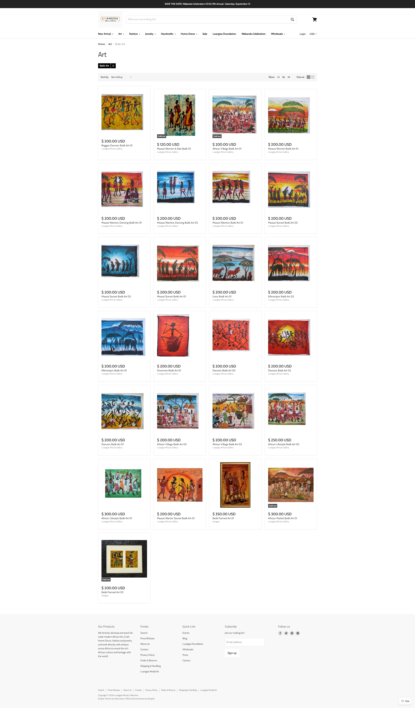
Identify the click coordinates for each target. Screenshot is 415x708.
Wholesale (277, 33)
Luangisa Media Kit (149, 671)
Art (120, 33)
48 (288, 77)
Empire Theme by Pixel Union (111, 698)
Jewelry (149, 33)
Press (185, 654)
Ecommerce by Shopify (144, 698)
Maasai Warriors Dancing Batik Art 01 (121, 222)
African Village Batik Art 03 (172, 444)
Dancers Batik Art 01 (112, 444)
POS (127, 698)
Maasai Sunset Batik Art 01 (171, 296)
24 (278, 77)
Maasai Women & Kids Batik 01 (174, 148)
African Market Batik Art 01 (282, 518)
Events (186, 632)
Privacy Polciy (147, 654)
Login (303, 33)
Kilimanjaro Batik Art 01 (114, 370)
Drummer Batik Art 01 (169, 370)
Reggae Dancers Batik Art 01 (116, 145)
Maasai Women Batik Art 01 (283, 148)
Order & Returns (148, 660)
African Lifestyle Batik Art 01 (116, 518)
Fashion (133, 33)
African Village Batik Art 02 (227, 444)
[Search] (292, 19)
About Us (145, 643)
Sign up (232, 653)
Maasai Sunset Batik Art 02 (116, 296)
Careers (186, 660)
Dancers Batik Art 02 (279, 370)
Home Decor (188, 33)
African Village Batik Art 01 (227, 148)
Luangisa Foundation (224, 33)
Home (101, 44)
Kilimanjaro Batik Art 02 (281, 296)
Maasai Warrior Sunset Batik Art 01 (176, 518)
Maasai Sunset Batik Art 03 (283, 222)
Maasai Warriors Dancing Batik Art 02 (177, 222)
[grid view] (308, 77)
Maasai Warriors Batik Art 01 (228, 222)
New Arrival (105, 33)
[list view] (312, 77)
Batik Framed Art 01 (223, 518)
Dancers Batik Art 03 (224, 370)
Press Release (147, 638)
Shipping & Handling (150, 666)
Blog (185, 638)
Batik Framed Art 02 (112, 592)
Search (144, 632)
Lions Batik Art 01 (222, 296)
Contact (144, 649)
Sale (204, 33)
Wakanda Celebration (254, 33)
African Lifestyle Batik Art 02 (283, 444)
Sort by (104, 77)
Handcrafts (167, 33)
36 (283, 77)
